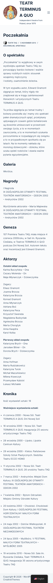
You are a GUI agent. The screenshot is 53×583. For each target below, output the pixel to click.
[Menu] (48, 12)
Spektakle (20, 46)
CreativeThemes (11, 579)
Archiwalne (9, 46)
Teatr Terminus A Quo (30, 9)
